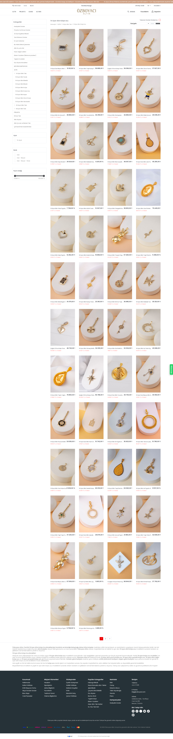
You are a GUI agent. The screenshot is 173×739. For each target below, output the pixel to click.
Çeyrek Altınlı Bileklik (95, 691)
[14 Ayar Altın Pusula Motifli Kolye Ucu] (62, 420)
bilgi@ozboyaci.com (138, 692)
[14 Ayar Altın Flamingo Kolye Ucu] (91, 607)
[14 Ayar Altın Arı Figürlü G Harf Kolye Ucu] (148, 467)
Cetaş (112, 685)
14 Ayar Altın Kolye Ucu (23, 91)
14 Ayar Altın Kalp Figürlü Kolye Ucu (60, 255)
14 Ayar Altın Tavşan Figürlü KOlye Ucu (119, 255)
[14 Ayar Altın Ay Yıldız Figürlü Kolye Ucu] (148, 327)
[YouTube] (144, 711)
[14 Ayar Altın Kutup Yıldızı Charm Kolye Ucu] (91, 280)
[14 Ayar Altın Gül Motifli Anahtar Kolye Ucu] (120, 327)
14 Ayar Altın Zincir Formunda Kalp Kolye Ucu (149, 68)
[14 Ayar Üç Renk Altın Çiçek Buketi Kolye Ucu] (91, 560)
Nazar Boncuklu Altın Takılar (97, 685)
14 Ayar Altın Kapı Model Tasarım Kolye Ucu (63, 162)
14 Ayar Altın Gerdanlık (23, 102)
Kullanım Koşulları (72, 688)
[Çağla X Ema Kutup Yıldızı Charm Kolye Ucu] (120, 47)
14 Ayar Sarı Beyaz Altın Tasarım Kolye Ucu (63, 68)
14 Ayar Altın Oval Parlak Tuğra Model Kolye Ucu (150, 208)
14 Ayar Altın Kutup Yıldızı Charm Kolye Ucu (92, 302)
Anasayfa (53, 24)
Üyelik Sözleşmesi (72, 683)
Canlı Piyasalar (27, 696)
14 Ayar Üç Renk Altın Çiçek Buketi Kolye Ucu (92, 581)
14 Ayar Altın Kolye (21, 87)
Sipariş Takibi (139, 6)
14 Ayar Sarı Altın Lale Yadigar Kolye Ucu (148, 162)
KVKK (67, 691)
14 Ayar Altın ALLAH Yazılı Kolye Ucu (89, 208)
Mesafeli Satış (71, 693)
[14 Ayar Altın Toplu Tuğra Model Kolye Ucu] (62, 374)
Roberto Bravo (115, 688)
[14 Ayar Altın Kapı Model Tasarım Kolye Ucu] (62, 140)
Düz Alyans (91, 693)
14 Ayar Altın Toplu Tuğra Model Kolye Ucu (62, 395)
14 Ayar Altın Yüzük (21, 77)
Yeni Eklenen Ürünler (20, 37)
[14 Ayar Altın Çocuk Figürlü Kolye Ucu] (120, 514)
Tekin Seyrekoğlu (115, 691)
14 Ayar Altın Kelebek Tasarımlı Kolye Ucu (148, 302)
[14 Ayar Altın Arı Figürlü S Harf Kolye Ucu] (120, 420)
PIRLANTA (22, 12)
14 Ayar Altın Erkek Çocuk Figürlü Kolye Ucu (148, 115)
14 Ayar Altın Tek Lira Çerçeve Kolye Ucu (147, 441)
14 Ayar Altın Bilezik (21, 84)
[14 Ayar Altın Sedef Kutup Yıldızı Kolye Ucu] (91, 467)
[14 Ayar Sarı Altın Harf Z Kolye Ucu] (91, 420)
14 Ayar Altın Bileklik (22, 80)
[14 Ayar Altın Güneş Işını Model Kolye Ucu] (120, 94)
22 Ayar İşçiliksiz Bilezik (21, 34)
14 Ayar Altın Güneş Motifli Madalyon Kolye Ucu (93, 348)
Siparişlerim (48, 685)
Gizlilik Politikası (71, 685)
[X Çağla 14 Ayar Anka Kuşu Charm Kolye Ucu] (120, 560)
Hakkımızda (26, 683)
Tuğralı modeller (19, 59)
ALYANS (38, 12)
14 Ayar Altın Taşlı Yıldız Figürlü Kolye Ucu (148, 535)
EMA (111, 683)
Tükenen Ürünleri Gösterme (149, 20)
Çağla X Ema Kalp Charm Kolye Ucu (61, 348)
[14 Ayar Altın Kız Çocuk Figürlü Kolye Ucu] (62, 94)
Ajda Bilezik (91, 688)
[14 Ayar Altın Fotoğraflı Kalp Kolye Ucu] (120, 187)
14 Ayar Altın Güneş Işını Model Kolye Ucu (120, 115)
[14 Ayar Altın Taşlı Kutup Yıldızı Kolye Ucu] (91, 47)
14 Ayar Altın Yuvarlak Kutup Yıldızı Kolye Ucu (92, 115)
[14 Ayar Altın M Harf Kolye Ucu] (148, 560)
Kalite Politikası (27, 685)
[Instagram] (133, 711)
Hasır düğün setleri (20, 52)
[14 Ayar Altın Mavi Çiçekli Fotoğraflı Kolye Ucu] (120, 140)
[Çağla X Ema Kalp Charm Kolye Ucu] (62, 327)
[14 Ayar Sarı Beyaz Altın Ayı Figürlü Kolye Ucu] (62, 560)
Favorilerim (145, 11)
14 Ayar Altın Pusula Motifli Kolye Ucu (61, 441)
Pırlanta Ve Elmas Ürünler (22, 30)
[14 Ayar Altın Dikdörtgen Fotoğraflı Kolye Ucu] (62, 280)
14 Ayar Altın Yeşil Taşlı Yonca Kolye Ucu (62, 535)
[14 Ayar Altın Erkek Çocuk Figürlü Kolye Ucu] (148, 94)
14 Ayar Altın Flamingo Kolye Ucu (89, 628)
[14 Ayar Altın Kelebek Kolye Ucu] (91, 140)
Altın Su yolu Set (19, 48)
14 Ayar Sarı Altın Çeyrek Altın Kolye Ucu (90, 535)
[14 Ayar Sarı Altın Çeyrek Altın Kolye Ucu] (91, 514)
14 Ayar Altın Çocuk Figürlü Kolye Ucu (119, 535)
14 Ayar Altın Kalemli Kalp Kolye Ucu (89, 255)
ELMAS (31, 12)
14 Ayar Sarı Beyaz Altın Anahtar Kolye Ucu (148, 395)
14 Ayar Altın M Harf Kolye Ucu (145, 581)
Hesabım (47, 683)
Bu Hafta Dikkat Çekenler (22, 44)
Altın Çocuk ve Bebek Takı (22, 123)
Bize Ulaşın (25, 693)
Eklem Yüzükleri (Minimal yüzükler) (25, 55)
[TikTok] (148, 711)
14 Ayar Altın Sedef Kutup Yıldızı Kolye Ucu (91, 488)
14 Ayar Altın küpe (21, 94)
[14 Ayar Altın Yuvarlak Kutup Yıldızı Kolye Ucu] (91, 94)
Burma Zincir (92, 696)
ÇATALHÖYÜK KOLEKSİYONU (22, 127)
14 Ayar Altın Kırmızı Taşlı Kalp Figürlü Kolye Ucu (122, 302)
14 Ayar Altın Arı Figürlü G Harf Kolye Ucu (148, 488)
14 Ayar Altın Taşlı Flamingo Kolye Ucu (147, 255)
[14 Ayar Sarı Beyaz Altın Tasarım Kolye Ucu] (62, 47)
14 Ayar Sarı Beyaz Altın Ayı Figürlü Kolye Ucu (63, 581)
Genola (112, 693)
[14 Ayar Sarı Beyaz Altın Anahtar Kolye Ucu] (148, 374)
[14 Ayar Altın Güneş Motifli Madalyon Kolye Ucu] (91, 327)
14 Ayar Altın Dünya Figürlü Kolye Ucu (61, 628)
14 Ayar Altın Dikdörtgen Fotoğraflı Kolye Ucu (63, 302)
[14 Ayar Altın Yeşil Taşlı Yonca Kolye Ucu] (62, 514)
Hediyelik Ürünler (19, 26)
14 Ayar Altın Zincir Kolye (23, 98)
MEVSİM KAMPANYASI (20, 66)
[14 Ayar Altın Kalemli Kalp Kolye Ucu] (91, 234)
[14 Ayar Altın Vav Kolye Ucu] (62, 467)
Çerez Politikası (71, 696)
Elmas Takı (17, 116)
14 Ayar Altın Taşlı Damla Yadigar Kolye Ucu (121, 488)
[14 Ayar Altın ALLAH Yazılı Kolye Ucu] (91, 187)
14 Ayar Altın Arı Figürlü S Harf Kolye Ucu (119, 441)
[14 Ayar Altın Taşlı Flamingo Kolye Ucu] (148, 234)
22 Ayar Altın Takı (21, 105)
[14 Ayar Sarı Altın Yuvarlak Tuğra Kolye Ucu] (120, 374)
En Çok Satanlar (19, 41)
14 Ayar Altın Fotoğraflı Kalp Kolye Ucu (119, 208)
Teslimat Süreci (49, 693)
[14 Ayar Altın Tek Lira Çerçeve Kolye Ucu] (148, 420)
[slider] (15, 176)
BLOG (32, 6)
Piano (112, 696)
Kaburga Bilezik (93, 683)
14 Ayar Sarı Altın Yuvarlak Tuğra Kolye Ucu (120, 395)
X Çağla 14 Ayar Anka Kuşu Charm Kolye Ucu (121, 581)
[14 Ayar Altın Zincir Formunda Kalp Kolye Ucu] (148, 47)
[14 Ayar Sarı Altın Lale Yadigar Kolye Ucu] (148, 140)
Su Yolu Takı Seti (93, 707)
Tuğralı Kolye (92, 699)
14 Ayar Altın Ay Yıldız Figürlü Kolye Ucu (147, 348)
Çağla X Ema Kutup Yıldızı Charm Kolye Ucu (121, 68)
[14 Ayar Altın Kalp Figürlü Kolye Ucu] (62, 234)
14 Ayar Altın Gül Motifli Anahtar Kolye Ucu (120, 348)
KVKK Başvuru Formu (29, 688)
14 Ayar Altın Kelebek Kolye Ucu (88, 162)
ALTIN (14, 12)
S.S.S (25, 6)
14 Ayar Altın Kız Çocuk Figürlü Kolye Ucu (62, 115)
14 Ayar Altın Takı (21, 73)
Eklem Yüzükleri (93, 701)
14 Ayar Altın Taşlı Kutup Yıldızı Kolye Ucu (91, 68)
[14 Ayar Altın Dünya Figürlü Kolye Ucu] (62, 607)
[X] (140, 711)
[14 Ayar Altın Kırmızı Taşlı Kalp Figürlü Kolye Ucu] (120, 280)
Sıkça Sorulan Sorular (29, 691)
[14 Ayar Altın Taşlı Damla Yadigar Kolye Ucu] (120, 467)
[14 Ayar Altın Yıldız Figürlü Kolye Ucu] (62, 187)
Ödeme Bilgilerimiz (50, 696)
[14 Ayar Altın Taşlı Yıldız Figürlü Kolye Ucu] (148, 514)
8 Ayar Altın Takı (21, 109)
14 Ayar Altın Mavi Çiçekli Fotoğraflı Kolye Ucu (121, 162)
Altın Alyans (17, 119)
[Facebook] (137, 711)
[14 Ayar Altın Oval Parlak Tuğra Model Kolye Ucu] (148, 187)
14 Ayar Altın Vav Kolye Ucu (58, 488)
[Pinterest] (133, 715)
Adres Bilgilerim (49, 688)
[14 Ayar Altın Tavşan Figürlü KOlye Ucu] (120, 234)
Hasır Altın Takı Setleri (95, 704)
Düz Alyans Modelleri (20, 63)
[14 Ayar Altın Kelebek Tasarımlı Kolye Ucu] (148, 280)
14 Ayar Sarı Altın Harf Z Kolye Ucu (89, 441)
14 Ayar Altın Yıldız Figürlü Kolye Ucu (61, 208)
